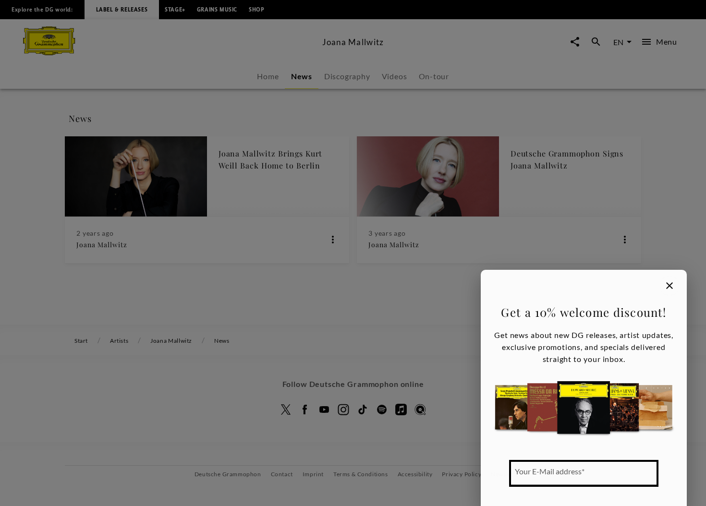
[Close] (669, 285)
